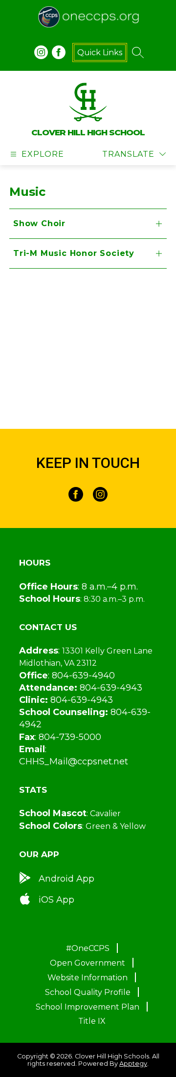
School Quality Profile (88, 992)
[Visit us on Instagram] (41, 52)
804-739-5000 (70, 737)
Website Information (87, 977)
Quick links (99, 52)
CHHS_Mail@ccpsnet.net (73, 761)
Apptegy (133, 1063)
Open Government (87, 963)
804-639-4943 (111, 687)
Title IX (92, 1021)
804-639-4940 (83, 675)
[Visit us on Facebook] (59, 52)
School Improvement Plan (87, 1007)
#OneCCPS (88, 948)
